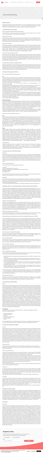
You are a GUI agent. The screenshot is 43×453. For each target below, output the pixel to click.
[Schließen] (41, 451)
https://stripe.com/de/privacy (8, 125)
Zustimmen (38, 451)
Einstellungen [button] (28, 451)
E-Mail (4, 439)
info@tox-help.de (6, 171)
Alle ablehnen (33, 451)
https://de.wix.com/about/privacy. (7, 84)
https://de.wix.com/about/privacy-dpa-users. (30, 86)
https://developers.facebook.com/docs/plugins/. (25, 354)
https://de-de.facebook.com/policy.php (7, 362)
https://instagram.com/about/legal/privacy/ (32, 374)
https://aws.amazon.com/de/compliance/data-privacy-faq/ (24, 107)
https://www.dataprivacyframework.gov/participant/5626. (10, 97)
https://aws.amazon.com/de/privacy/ (7, 107)
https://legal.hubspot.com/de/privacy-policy (30, 140)
